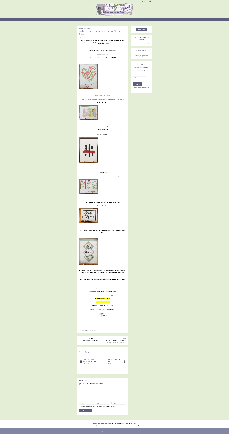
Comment (82, 384)
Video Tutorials (117, 19)
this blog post (95, 291)
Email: (134, 77)
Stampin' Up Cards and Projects (86, 28)
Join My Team (108, 19)
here (116, 281)
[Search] (149, 43)
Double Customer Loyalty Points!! (90, 339)
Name (81, 403)
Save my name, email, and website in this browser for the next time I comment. (98, 406)
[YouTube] (145, 1)
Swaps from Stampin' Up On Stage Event (88, 330)
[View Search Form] (147, 1)
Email (97, 403)
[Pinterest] (142, 1)
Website (114, 403)
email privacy (145, 87)
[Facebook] (140, 1)
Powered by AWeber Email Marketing (141, 89)
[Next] (124, 361)
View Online (138, 56)
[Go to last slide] (81, 361)
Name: (134, 73)
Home (94, 19)
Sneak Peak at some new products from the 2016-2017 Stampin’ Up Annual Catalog (116, 340)
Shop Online (100, 19)
